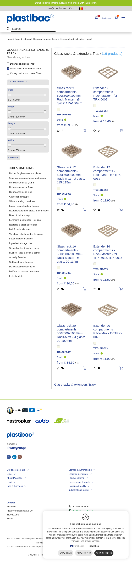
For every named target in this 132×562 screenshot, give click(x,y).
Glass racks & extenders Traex (25, 68)
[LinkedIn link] (15, 457)
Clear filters (13, 158)
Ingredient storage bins (20, 243)
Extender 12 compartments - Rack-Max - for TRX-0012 (107, 173)
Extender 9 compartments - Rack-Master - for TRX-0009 (105, 93)
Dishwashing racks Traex (22, 64)
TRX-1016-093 (100, 269)
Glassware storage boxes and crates (27, 178)
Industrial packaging (79, 490)
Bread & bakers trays (19, 215)
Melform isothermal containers (24, 271)
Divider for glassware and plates (25, 173)
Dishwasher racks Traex (45, 39)
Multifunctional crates (20, 229)
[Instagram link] (20, 457)
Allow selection (84, 553)
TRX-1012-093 (100, 190)
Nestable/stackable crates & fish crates (29, 210)
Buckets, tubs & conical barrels (25, 252)
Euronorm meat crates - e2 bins (25, 220)
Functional (78, 546)
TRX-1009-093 (100, 111)
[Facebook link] (9, 457)
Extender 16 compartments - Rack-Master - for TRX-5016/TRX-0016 (107, 252)
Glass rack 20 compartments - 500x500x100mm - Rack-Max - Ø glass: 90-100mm (71, 333)
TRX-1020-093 (100, 348)
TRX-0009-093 (64, 114)
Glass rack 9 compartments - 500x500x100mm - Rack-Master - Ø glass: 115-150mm (69, 95)
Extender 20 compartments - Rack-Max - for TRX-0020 (107, 331)
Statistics (94, 546)
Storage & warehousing (80, 470)
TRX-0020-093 (64, 352)
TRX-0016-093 (64, 273)
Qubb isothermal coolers (21, 262)
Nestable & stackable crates (23, 224)
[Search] (8, 29)
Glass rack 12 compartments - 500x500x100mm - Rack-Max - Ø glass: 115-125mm (71, 175)
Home (10, 39)
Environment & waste (79, 482)
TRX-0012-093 (64, 194)
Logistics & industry (78, 474)
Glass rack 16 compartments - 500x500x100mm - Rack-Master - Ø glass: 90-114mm (69, 254)
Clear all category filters (18, 57)
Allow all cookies (104, 553)
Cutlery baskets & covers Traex (26, 73)
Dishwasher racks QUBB (21, 182)
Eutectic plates (16, 276)
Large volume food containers (24, 206)
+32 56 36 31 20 (81, 506)
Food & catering (23, 39)
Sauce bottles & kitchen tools (24, 248)
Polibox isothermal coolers (22, 266)
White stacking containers (22, 201)
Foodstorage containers (21, 238)
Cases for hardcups (19, 196)
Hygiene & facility (77, 486)
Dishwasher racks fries (20, 192)
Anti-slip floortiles (17, 257)
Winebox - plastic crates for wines (26, 234)
